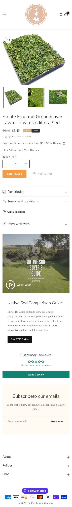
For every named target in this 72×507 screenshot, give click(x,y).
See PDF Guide (20, 339)
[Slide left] (4, 97)
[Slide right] (68, 97)
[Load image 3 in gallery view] (58, 97)
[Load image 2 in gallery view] (36, 97)
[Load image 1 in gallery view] (13, 97)
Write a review (36, 374)
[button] (36, 224)
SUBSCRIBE (57, 421)
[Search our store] (61, 14)
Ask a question (16, 211)
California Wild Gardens (40, 503)
